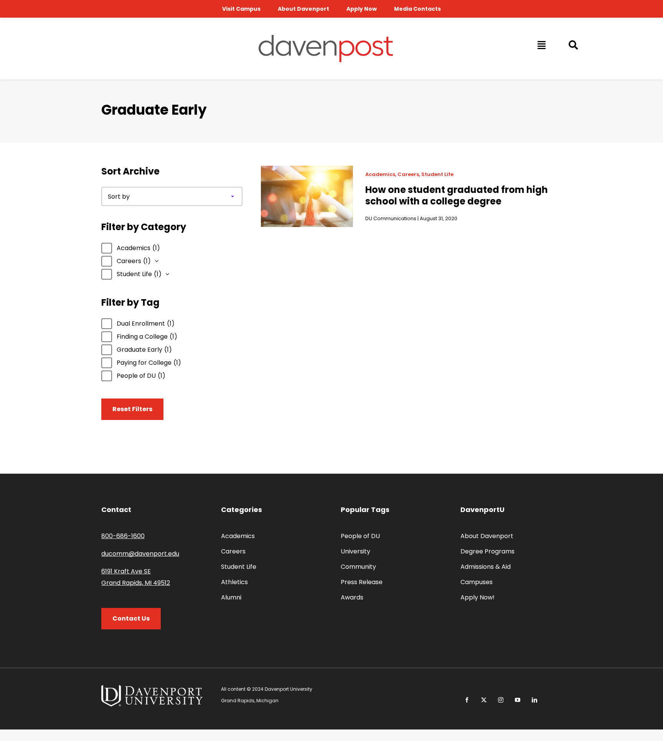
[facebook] (466, 699)
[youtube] (517, 699)
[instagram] (500, 699)
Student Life (437, 174)
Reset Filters (132, 409)
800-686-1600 (123, 536)
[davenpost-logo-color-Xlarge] (326, 37)
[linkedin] (534, 699)
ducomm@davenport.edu (140, 553)
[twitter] (483, 699)
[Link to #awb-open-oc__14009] (541, 44)
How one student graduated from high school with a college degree (456, 195)
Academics (380, 174)
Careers (408, 174)
